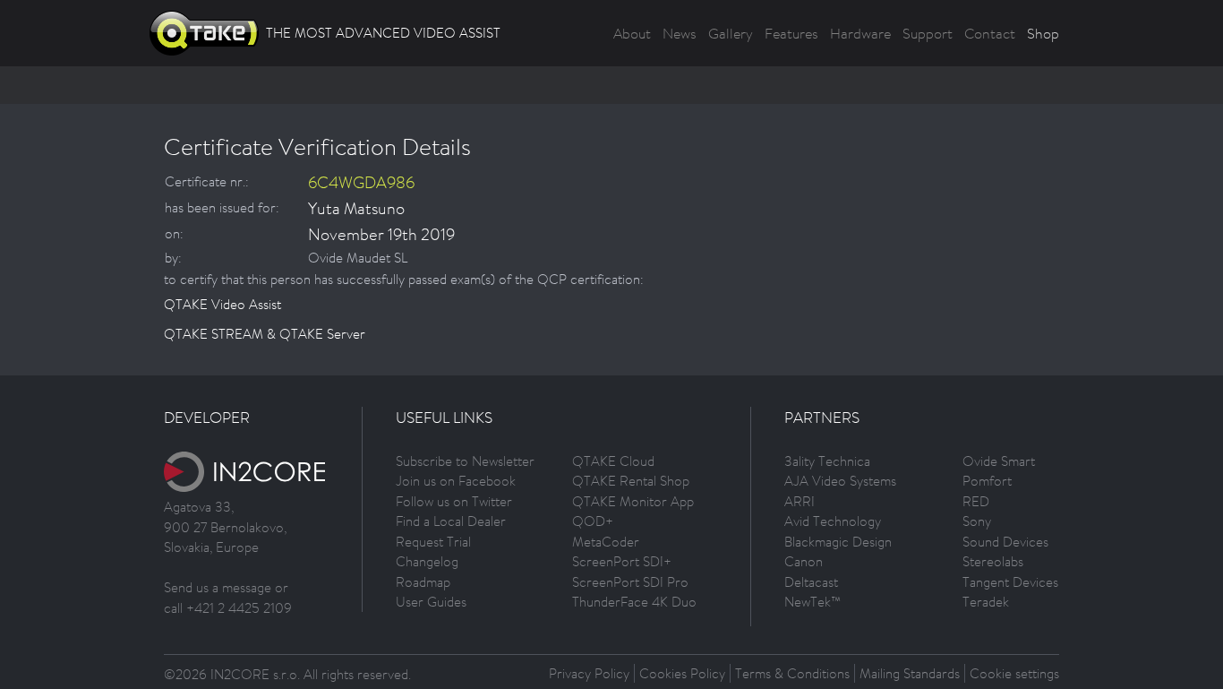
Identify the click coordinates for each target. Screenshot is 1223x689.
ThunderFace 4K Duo (634, 601)
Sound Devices (1005, 541)
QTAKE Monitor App (633, 501)
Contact (989, 33)
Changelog (427, 561)
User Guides (431, 601)
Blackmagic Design (838, 541)
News (680, 33)
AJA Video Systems (840, 480)
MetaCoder (605, 541)
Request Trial (433, 541)
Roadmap (423, 582)
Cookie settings (1014, 673)
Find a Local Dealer (451, 521)
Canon (803, 561)
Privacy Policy (589, 673)
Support (927, 33)
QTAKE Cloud (613, 461)
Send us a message (217, 587)
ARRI (799, 501)
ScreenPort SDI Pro (630, 582)
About (632, 33)
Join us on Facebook (456, 480)
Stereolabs (992, 561)
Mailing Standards (910, 673)
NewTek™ (812, 601)
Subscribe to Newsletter (465, 461)
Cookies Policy (682, 673)
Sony (976, 521)
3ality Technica (827, 461)
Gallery (730, 33)
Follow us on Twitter (454, 501)
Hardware (860, 33)
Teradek (985, 601)
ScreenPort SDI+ (621, 561)
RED (975, 501)
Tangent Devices (1010, 582)
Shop (1043, 33)
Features (791, 33)
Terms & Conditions (792, 673)
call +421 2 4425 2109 (228, 608)
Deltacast (811, 582)
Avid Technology (832, 521)
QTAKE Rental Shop (630, 480)
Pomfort (987, 480)
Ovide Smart (998, 461)
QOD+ (592, 521)
